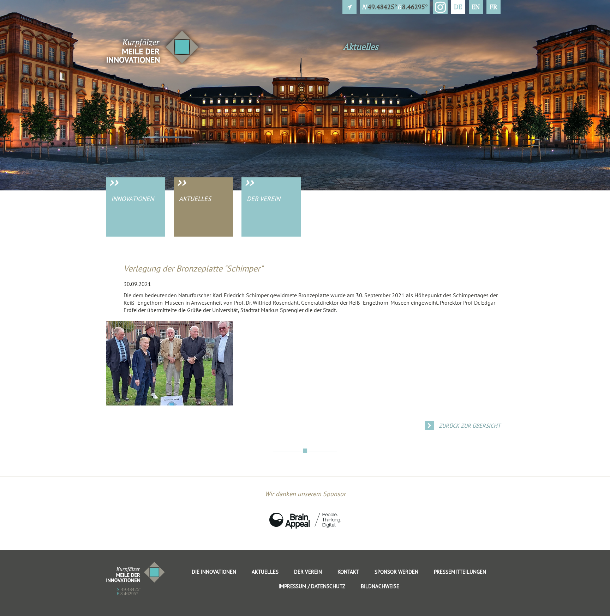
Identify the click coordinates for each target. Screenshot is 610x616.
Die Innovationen (214, 571)
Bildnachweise (380, 586)
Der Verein (263, 199)
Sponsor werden (396, 571)
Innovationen (132, 199)
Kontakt (348, 571)
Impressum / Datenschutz (312, 586)
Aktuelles (195, 199)
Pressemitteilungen (460, 571)
